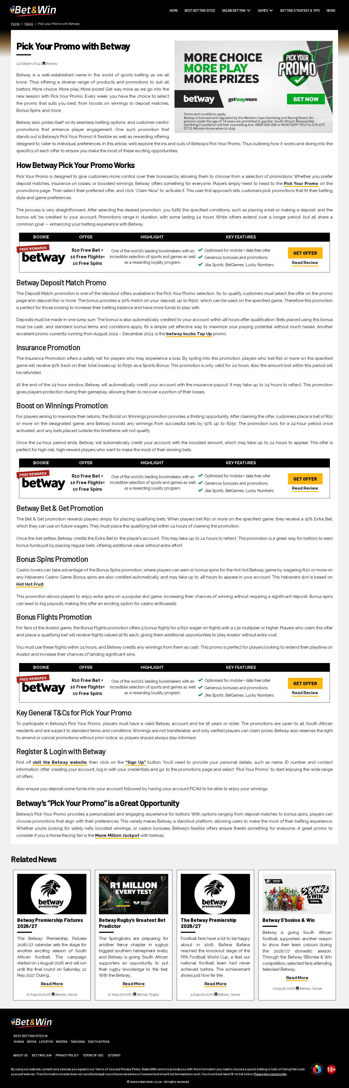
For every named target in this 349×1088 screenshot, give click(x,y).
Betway (52, 63)
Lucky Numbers (272, 39)
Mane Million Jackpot (117, 835)
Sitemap (114, 1055)
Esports (231, 45)
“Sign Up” (135, 762)
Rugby (229, 19)
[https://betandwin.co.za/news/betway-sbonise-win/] (297, 894)
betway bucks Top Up (189, 333)
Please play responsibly (270, 1074)
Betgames (267, 19)
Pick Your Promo (301, 183)
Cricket (230, 26)
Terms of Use (93, 1055)
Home (174, 10)
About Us (20, 1055)
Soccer (230, 39)
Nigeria (62, 1041)
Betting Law (42, 1055)
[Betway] (44, 257)
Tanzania (77, 1041)
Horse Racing (234, 32)
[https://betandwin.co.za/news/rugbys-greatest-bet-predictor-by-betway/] (133, 894)
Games (263, 10)
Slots (265, 51)
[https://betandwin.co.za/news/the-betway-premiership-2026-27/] (215, 894)
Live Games (268, 26)
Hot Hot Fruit (30, 584)
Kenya (32, 1041)
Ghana (19, 1041)
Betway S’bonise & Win (288, 920)
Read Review (305, 262)
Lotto (228, 51)
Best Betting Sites (200, 10)
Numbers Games (272, 45)
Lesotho (46, 1041)
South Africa (99, 1041)
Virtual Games (271, 58)
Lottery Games (272, 32)
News (331, 10)
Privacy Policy (67, 1055)
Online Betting (234, 10)
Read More (52, 983)
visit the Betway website (60, 762)
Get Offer (305, 253)
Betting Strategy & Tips (300, 10)
